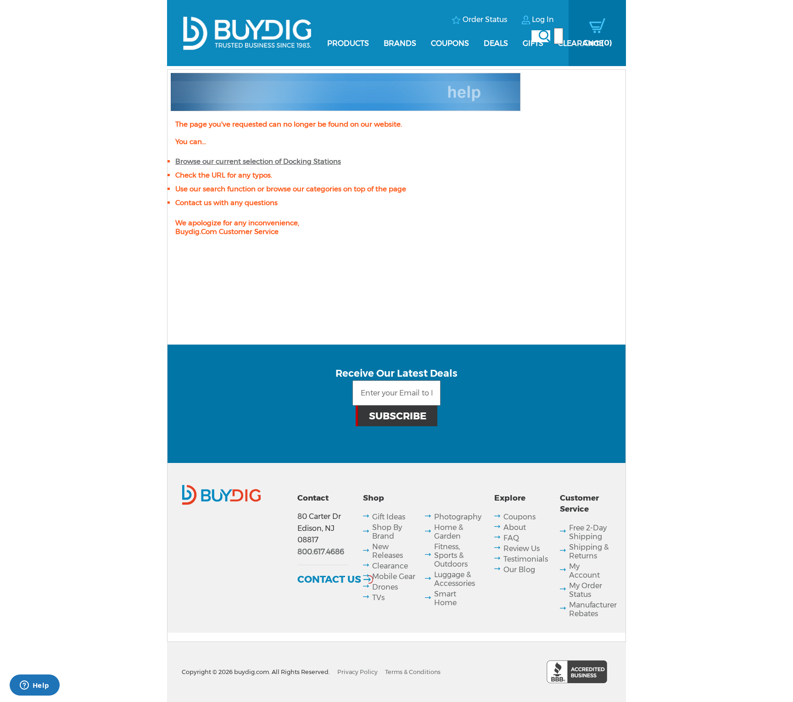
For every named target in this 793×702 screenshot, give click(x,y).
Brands (400, 43)
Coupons (450, 43)
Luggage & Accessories (454, 579)
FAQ (511, 538)
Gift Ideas (388, 517)
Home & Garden (448, 531)
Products (348, 43)
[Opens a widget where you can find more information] (34, 685)
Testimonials (525, 559)
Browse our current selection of (258, 161)
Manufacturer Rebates (593, 609)
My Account (584, 570)
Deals (496, 43)
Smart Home (445, 598)
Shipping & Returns (589, 551)
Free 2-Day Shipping (588, 532)
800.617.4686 (320, 551)
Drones (385, 587)
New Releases (387, 551)
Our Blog (519, 569)
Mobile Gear (393, 576)
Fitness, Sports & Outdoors (451, 555)
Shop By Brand (387, 531)
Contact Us (329, 579)
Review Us (521, 548)
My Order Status (585, 590)
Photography (457, 517)
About (514, 527)
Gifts (533, 43)
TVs (378, 597)
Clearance (580, 43)
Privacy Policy (357, 672)
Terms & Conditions (413, 672)
